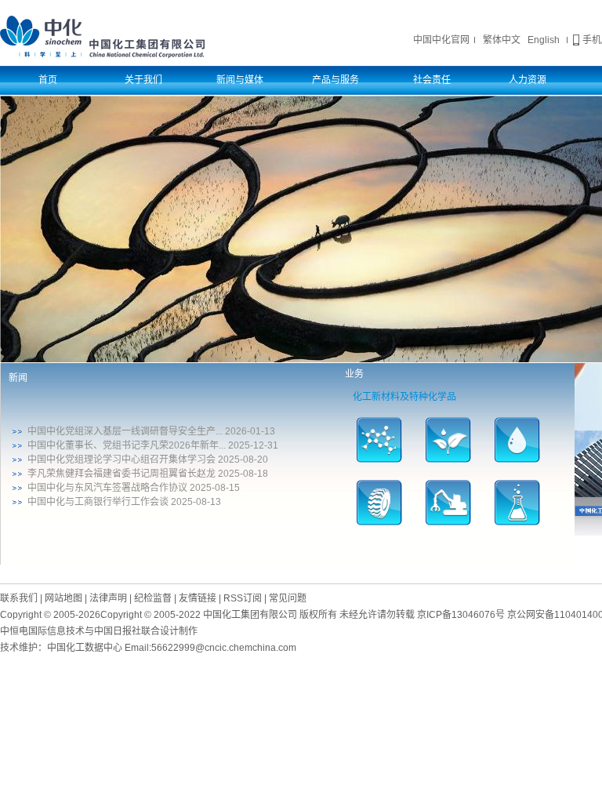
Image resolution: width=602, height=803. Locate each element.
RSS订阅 (242, 598)
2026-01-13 (250, 431)
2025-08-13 (196, 501)
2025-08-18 (243, 473)
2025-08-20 (243, 459)
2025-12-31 (253, 445)
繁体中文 (501, 40)
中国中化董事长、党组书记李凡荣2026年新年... (126, 445)
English (544, 40)
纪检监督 (153, 598)
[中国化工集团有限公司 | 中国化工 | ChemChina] (102, 36)
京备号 (461, 614)
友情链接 (197, 598)
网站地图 (63, 598)
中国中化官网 (441, 40)
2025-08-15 (215, 487)
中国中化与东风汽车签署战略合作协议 (107, 487)
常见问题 (287, 598)
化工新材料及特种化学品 (404, 396)
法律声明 (108, 598)
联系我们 (19, 598)
